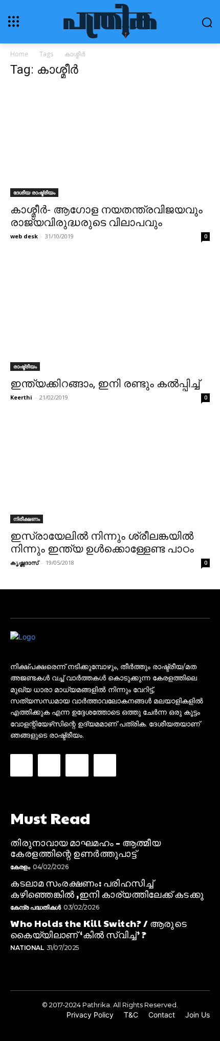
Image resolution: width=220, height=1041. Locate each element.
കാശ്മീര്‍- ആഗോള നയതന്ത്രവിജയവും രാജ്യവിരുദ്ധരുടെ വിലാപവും (106, 216)
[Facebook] (21, 765)
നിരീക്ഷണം (26, 518)
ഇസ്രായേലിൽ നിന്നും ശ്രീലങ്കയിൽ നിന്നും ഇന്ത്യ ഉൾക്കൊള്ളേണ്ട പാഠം (102, 542)
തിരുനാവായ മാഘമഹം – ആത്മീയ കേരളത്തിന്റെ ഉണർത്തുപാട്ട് (85, 848)
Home (19, 54)
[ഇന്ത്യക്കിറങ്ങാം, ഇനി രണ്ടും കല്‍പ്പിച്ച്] (110, 316)
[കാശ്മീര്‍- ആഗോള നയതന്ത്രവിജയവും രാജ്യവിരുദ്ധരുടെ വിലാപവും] (110, 142)
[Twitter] (76, 765)
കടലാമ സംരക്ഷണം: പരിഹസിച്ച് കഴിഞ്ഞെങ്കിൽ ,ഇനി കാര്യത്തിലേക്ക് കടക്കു (107, 888)
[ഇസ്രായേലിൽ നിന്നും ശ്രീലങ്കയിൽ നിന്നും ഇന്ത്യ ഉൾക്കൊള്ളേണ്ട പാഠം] (110, 473)
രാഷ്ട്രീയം (25, 366)
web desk (24, 236)
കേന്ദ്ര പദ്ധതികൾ (35, 907)
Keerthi (21, 397)
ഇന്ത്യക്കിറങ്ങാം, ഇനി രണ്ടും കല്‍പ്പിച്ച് (105, 384)
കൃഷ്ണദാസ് (24, 562)
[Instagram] (49, 765)
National (26, 947)
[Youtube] (105, 765)
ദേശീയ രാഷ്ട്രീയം (34, 192)
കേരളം (20, 867)
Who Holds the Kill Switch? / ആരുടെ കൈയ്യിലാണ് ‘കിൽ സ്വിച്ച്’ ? (98, 929)
